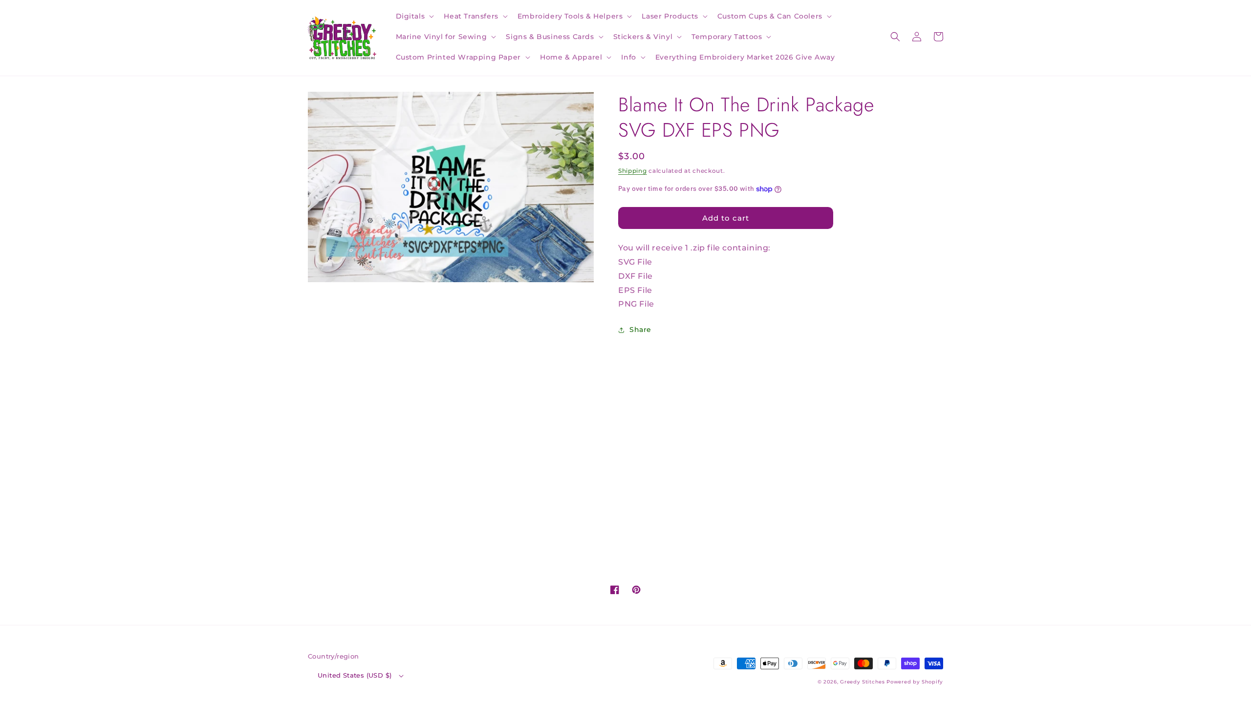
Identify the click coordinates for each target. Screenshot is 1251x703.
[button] (414, 16)
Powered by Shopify (914, 682)
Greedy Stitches (862, 682)
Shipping (632, 170)
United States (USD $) (354, 675)
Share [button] (640, 329)
